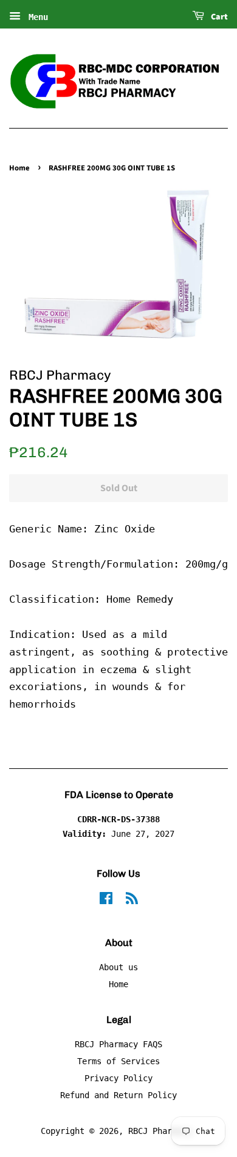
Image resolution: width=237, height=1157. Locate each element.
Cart (218, 17)
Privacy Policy (118, 1078)
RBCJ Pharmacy (159, 1131)
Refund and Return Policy (118, 1095)
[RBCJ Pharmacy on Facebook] (106, 900)
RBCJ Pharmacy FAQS (118, 1044)
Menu (36, 17)
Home (19, 168)
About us (118, 967)
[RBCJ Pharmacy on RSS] (132, 900)
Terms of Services (118, 1061)
